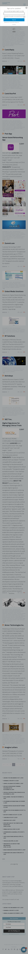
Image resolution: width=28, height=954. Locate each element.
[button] (26, 8)
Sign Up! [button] (14, 19)
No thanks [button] (14, 24)
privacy (14, 31)
